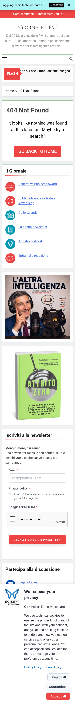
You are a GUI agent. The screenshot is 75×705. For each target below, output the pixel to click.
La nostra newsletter (32, 227)
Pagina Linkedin (29, 582)
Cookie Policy (53, 667)
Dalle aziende (27, 213)
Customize (57, 687)
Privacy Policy (33, 667)
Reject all (59, 677)
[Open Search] (71, 58)
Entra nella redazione (33, 255)
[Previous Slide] (64, 14)
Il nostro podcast (30, 241)
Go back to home (37, 151)
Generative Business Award (37, 184)
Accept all (58, 696)
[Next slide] (70, 14)
